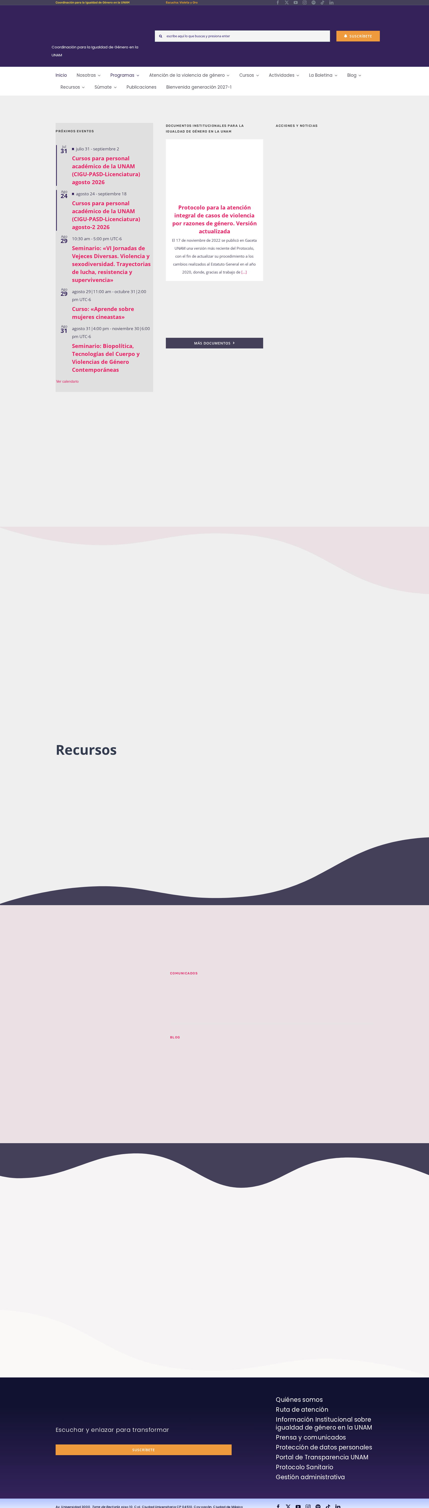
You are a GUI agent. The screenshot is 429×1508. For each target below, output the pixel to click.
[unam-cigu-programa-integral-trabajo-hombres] (324, 401)
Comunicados (184, 973)
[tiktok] (322, 2)
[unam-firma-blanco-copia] (69, 1397)
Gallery (221, 167)
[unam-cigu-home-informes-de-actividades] (324, 274)
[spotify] (314, 2)
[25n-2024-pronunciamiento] (214, 287)
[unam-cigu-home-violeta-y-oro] (324, 453)
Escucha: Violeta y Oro (182, 2)
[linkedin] (331, 2)
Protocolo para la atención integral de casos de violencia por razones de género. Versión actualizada (207, 167)
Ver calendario (67, 381)
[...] (243, 272)
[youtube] (296, 2)
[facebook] (278, 2)
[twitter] (287, 2)
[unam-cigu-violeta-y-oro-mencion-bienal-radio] (106, 977)
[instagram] (305, 2)
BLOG (175, 1037)
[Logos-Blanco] (97, 10)
